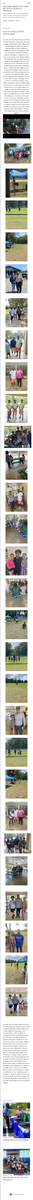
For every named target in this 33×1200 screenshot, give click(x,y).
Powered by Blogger (18, 1194)
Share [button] (4, 1089)
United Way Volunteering (16, 1140)
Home (5, 20)
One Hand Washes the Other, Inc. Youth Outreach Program (16, 8)
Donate (11, 20)
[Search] (29, 3)
